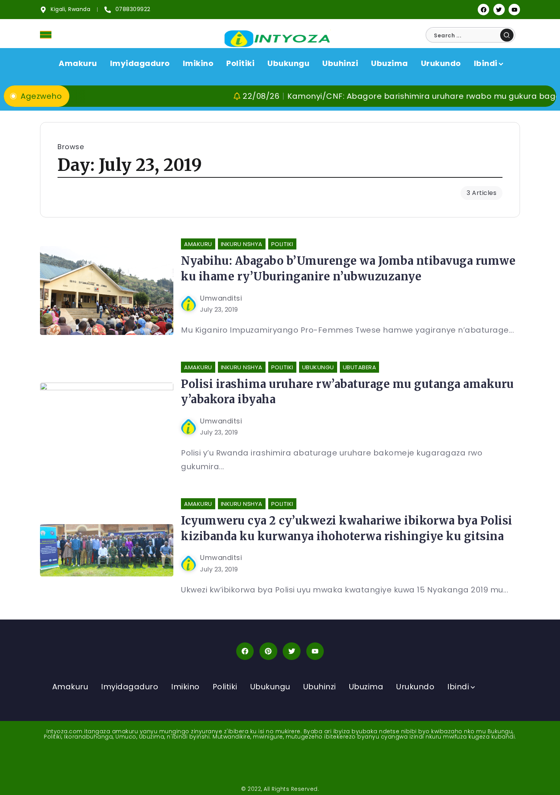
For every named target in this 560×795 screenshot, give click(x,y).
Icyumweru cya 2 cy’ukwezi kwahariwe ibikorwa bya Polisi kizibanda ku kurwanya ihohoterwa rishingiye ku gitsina (346, 528)
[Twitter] (499, 9)
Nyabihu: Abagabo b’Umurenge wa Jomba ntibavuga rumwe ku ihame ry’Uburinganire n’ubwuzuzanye (348, 268)
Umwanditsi (221, 298)
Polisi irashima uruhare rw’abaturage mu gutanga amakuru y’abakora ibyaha (347, 392)
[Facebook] (483, 9)
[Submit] (507, 35)
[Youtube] (514, 9)
